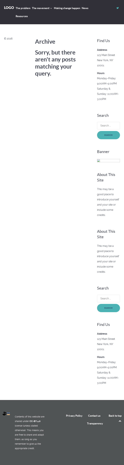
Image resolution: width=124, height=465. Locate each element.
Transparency (95, 423)
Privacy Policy (74, 415)
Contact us (94, 415)
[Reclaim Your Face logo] (6, 413)
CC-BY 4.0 (35, 421)
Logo (9, 7)
